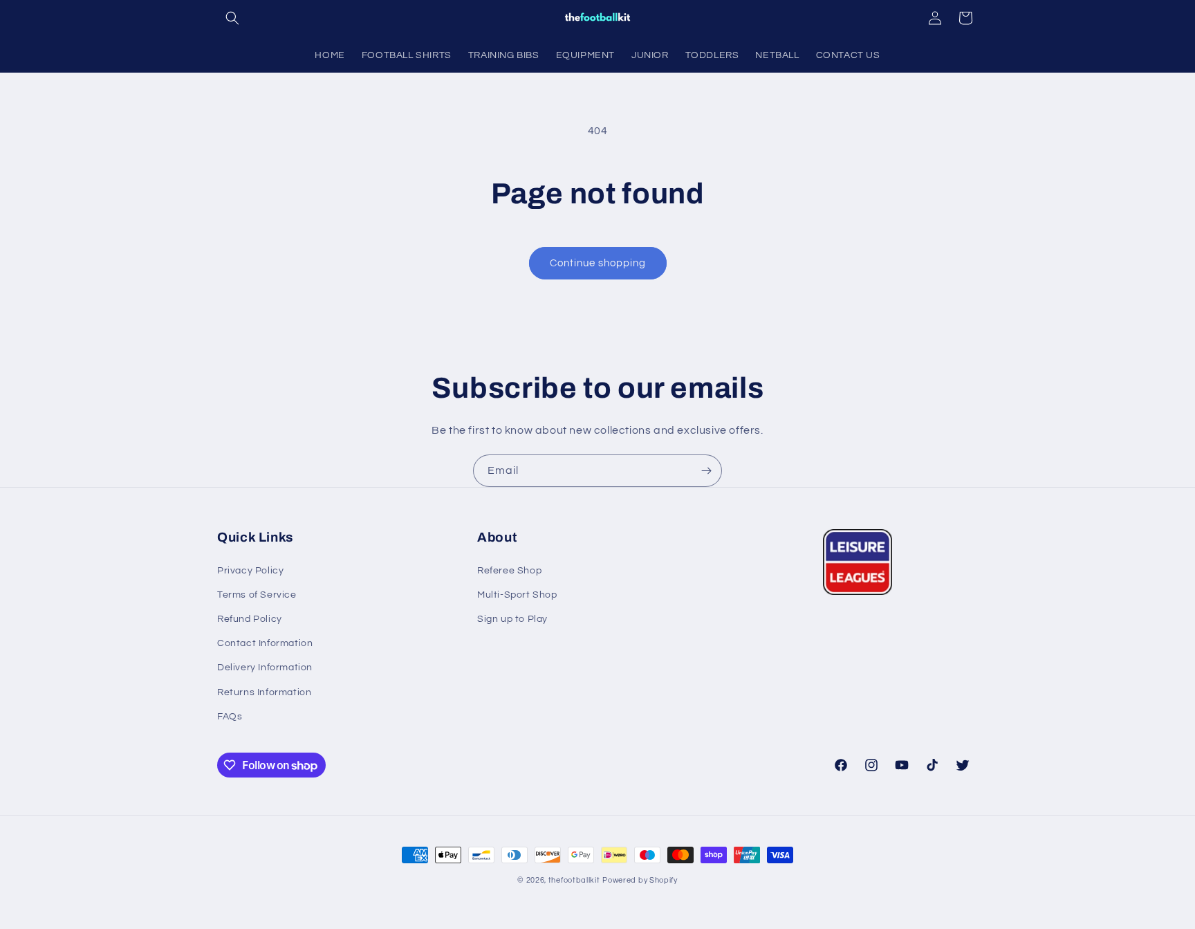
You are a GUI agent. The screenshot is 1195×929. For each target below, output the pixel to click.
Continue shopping (598, 263)
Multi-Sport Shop (517, 595)
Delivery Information (265, 667)
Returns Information (264, 692)
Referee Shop (509, 571)
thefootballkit (574, 880)
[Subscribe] (706, 470)
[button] (232, 18)
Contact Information (265, 643)
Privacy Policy (250, 571)
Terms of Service (257, 595)
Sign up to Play (512, 619)
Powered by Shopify (640, 880)
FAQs (229, 716)
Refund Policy (249, 619)
